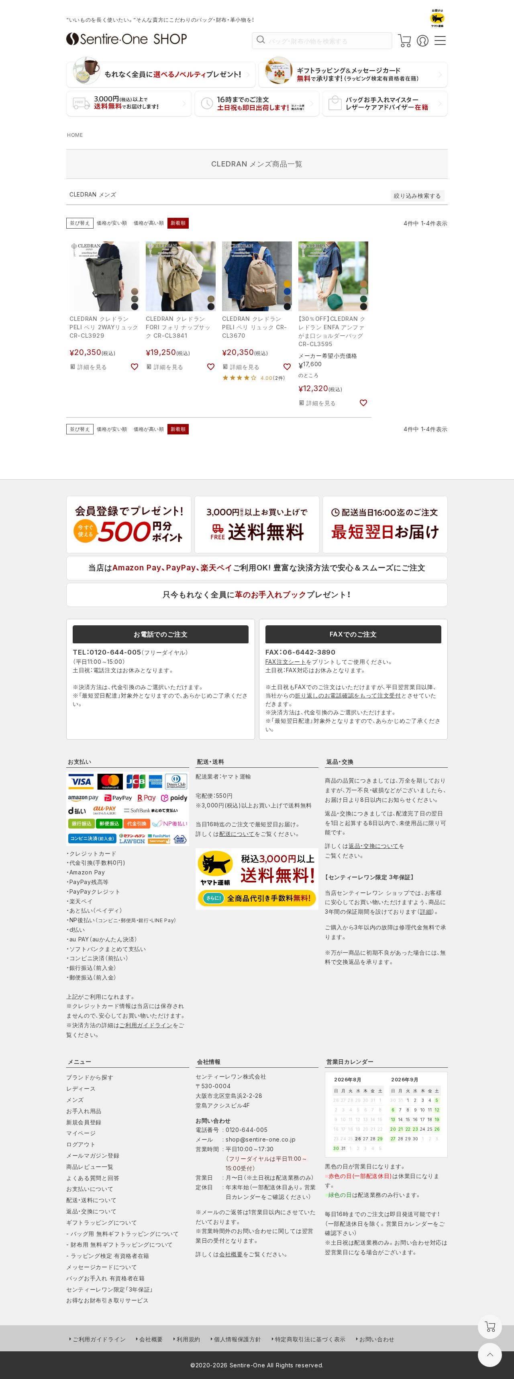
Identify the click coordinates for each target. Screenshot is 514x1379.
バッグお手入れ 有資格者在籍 (105, 1278)
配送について (237, 833)
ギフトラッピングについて (101, 1222)
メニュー (80, 1061)
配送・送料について (91, 1199)
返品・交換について (374, 845)
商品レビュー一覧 (90, 1166)
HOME (75, 135)
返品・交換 (340, 761)
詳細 (426, 911)
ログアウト (81, 1144)
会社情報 (209, 1061)
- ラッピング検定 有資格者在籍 (107, 1255)
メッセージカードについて (101, 1266)
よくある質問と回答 (92, 1177)
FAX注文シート (285, 661)
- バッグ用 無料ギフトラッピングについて (122, 1233)
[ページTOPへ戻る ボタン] (490, 1355)
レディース (81, 1088)
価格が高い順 (149, 223)
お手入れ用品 (84, 1110)
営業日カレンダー (350, 1061)
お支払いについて (90, 1188)
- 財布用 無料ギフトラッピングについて (119, 1244)
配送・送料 (210, 761)
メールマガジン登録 (92, 1155)
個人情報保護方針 (237, 1339)
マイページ (81, 1133)
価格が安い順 (112, 223)
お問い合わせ (377, 1339)
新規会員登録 (84, 1122)
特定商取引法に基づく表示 (310, 1339)
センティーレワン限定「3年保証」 (109, 1289)
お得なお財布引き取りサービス (107, 1300)
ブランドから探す (90, 1077)
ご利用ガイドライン (145, 1025)
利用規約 (188, 1339)
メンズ (75, 1099)
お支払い (80, 761)
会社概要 (231, 1254)
